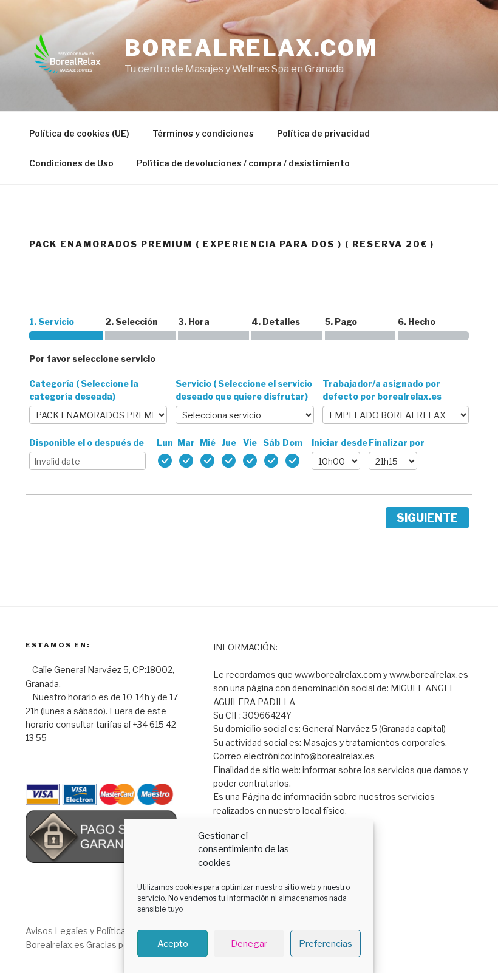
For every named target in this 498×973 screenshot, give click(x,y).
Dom (292, 442)
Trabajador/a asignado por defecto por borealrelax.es (382, 389)
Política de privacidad (323, 133)
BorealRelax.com (251, 48)
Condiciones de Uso (71, 163)
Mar (186, 442)
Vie (250, 442)
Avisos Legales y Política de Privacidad (104, 931)
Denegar (249, 943)
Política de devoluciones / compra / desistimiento (243, 163)
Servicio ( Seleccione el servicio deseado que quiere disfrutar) (244, 389)
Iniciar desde (339, 442)
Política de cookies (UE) (79, 133)
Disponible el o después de (86, 442)
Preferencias (325, 943)
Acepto (172, 943)
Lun (165, 442)
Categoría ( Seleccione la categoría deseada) (83, 389)
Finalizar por (397, 442)
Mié (208, 442)
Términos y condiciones (203, 133)
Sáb (271, 442)
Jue (229, 442)
